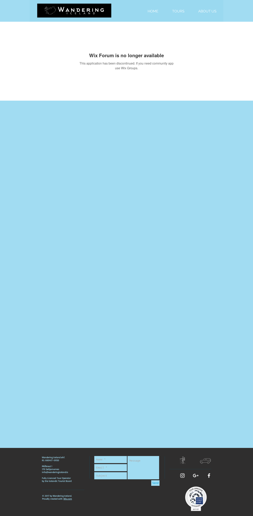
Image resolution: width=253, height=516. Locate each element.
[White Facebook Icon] (209, 476)
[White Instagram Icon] (182, 476)
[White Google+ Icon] (196, 476)
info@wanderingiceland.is (55, 472)
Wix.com (67, 498)
